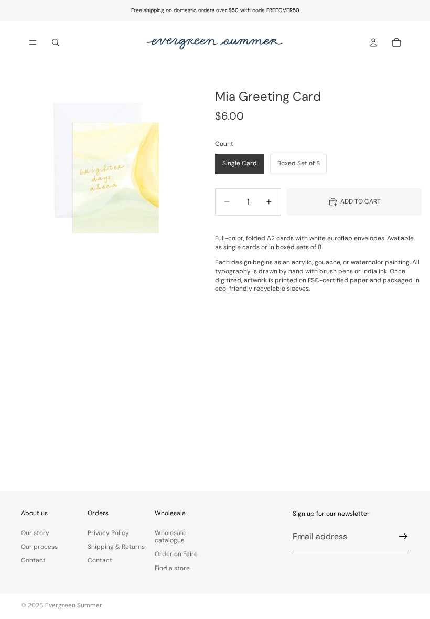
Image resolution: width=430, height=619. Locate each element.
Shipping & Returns (116, 546)
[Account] (373, 42)
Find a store (172, 567)
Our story (35, 532)
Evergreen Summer (73, 605)
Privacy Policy (108, 532)
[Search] (55, 42)
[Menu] (33, 42)
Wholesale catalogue (170, 536)
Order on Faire (176, 554)
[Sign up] (403, 537)
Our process (39, 546)
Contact (33, 560)
